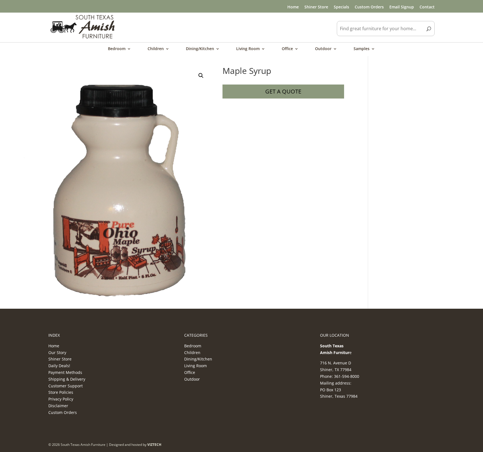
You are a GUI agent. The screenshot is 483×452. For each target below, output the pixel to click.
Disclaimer (58, 405)
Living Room (248, 49)
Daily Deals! (59, 365)
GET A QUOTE (283, 91)
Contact (427, 7)
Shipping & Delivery (66, 379)
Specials (341, 7)
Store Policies (60, 392)
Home (293, 7)
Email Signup (401, 7)
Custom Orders (369, 7)
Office (287, 49)
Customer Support (65, 385)
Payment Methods (65, 372)
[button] (201, 76)
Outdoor (323, 49)
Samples (362, 49)
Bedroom (117, 49)
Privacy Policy (60, 399)
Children (156, 49)
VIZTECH (154, 444)
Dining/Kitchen (200, 49)
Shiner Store (316, 7)
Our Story (57, 352)
